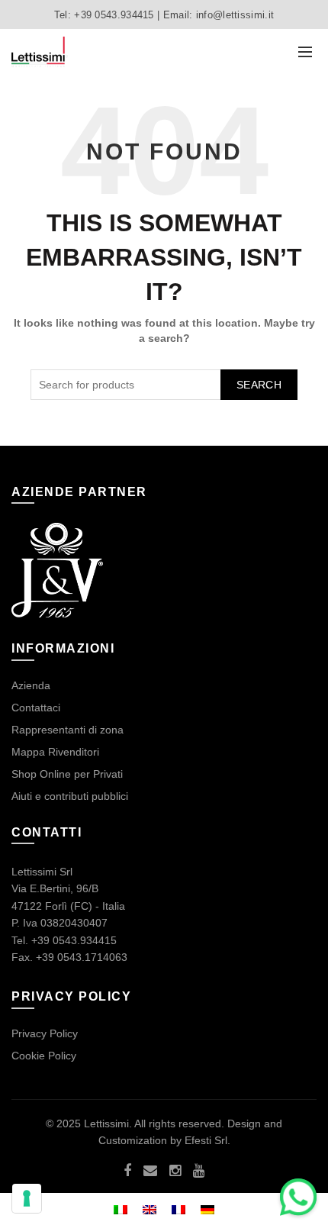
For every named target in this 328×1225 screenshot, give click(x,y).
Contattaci (35, 707)
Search (258, 385)
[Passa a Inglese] (149, 1208)
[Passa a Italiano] (120, 1208)
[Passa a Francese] (178, 1208)
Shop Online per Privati (67, 774)
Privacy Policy (44, 1033)
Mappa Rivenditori (55, 752)
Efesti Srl (206, 1140)
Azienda (30, 685)
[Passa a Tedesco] (207, 1208)
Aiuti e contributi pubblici (69, 796)
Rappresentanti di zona (67, 730)
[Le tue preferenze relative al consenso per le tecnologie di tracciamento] (26, 1198)
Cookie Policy (43, 1055)
